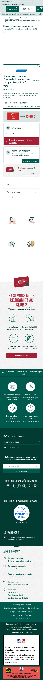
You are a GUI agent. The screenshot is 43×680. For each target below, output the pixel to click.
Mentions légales (33, 608)
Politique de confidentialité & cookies (21, 612)
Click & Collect (30, 395)
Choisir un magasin (30, 161)
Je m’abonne (21, 471)
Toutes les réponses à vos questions (19, 561)
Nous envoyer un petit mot (16, 585)
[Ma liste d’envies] (32, 9)
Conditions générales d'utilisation (14, 608)
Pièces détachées (16, 615)
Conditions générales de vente (21, 604)
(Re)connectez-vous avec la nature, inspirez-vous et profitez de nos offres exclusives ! (21, 458)
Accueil (5, 18)
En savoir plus (10, 174)
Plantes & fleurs (13, 18)
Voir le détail (7, 98)
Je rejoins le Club (28, 174)
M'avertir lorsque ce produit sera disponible (20, 141)
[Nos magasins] (24, 9)
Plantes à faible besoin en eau (13, 19)
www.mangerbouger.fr (23, 627)
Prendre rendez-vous (15, 569)
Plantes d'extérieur (25, 18)
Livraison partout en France (12, 417)
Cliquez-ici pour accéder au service (19, 577)
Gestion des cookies (21, 619)
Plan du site (28, 615)
